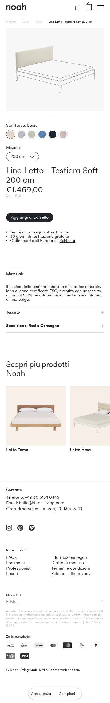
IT (77, 7)
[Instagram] (9, 529)
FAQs (11, 557)
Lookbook (15, 562)
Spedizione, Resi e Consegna (32, 325)
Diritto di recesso (67, 562)
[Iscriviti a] (102, 602)
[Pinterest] (20, 530)
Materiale (15, 273)
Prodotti (10, 22)
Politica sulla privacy (71, 573)
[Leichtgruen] (31, 134)
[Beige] (10, 134)
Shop (39, 22)
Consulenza (41, 694)
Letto (25, 22)
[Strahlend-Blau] (42, 134)
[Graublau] (21, 134)
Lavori (12, 573)
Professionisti (19, 568)
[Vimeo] (32, 530)
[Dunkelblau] (52, 134)
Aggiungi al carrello (30, 217)
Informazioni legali (69, 557)
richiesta (67, 240)
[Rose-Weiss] (63, 134)
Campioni (67, 694)
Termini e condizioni (70, 568)
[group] (36, 421)
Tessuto (13, 312)
